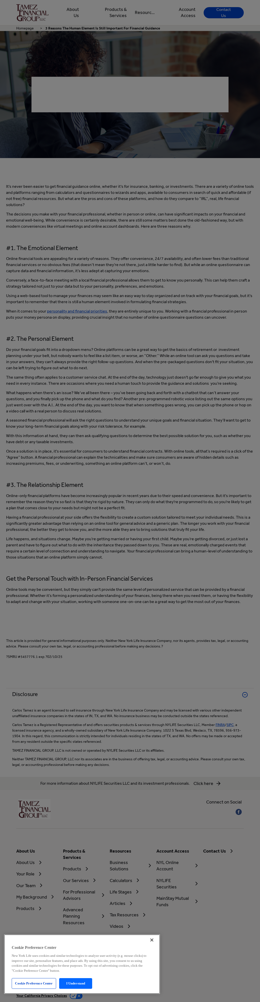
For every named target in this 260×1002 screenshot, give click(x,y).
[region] (82, 964)
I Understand (75, 983)
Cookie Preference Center (34, 983)
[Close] (151, 940)
